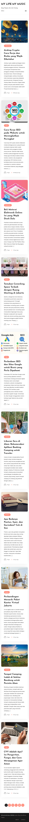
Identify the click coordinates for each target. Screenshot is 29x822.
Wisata (7, 437)
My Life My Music (13, 4)
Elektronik (7, 205)
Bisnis (6, 279)
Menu (2, 11)
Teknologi (7, 46)
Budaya (7, 514)
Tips (6, 125)
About (17, 819)
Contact (23, 819)
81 (19, 805)
